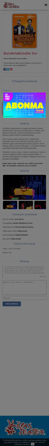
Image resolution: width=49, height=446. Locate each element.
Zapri (42, 95)
